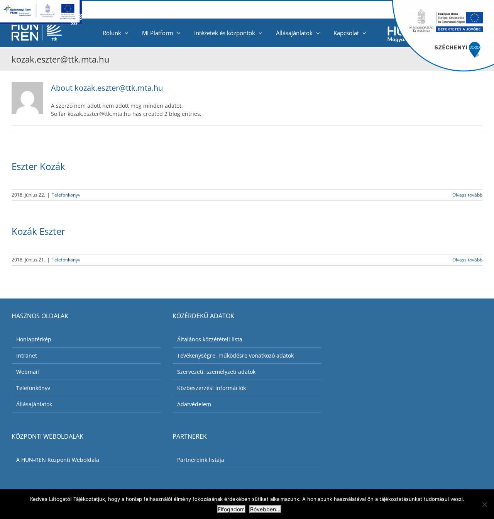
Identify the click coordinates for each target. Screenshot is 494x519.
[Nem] (484, 504)
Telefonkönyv (66, 195)
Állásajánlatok (34, 404)
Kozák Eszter (38, 231)
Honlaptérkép (33, 339)
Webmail (27, 371)
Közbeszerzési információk (211, 388)
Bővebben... (265, 509)
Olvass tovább (467, 195)
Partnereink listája (200, 459)
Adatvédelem (194, 404)
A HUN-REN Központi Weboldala (57, 459)
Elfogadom (231, 509)
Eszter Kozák (38, 166)
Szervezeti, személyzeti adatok (216, 371)
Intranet (26, 355)
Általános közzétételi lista (209, 339)
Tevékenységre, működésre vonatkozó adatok (235, 355)
